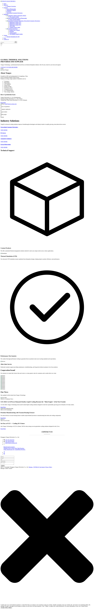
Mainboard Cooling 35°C (15, 22)
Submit (2, 465)
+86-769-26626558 (9, 440)
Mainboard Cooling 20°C (15, 23)
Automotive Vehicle (11, 10)
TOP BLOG (36, 467)
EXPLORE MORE (13, 67)
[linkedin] (4, 454)
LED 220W (12, 26)
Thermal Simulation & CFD (12, 36)
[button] (47, 536)
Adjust (10, 607)
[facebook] (4, 452)
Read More (3, 102)
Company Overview (11, 6)
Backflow (11, 31)
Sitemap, (31, 467)
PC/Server (8, 11)
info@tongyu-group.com (11, 104)
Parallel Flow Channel (14, 30)
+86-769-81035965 (9, 441)
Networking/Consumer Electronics (14, 13)
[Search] (15, 42)
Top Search (42, 467)
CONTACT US (4, 67)
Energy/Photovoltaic (11, 9)
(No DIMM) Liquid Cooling (16, 34)
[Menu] (1, 45)
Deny (6, 607)
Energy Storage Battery (14, 19)
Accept (2, 607)
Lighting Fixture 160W (14, 27)
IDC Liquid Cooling (14, 17)
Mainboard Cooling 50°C (15, 24)
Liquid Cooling (13, 32)
